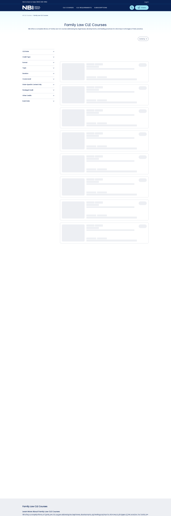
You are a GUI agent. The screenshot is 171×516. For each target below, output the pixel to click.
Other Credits (27, 95)
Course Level (26, 79)
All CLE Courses (27, 15)
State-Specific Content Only (32, 85)
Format (24, 62)
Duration (25, 73)
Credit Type (26, 57)
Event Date (26, 101)
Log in (146, 2)
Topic (24, 68)
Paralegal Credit (27, 90)
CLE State (25, 51)
